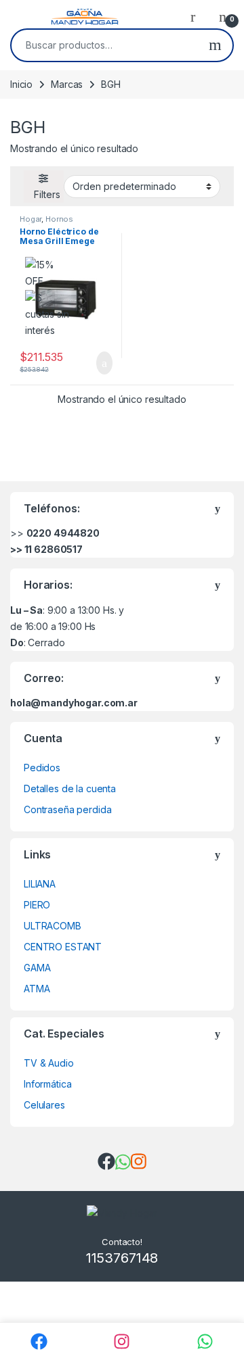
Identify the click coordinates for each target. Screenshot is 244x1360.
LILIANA (40, 884)
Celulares (44, 1105)
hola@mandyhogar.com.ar (74, 702)
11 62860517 (53, 549)
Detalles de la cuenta (70, 788)
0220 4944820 (63, 533)
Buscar (215, 45)
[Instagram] (122, 1341)
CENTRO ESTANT (63, 946)
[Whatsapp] (205, 1341)
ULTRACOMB (52, 925)
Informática (47, 1084)
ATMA (36, 988)
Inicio (21, 84)
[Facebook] (39, 1341)
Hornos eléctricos (46, 223)
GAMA (37, 967)
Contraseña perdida (67, 809)
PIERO (37, 904)
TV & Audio (49, 1063)
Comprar (94, 362)
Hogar (30, 219)
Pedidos (42, 767)
